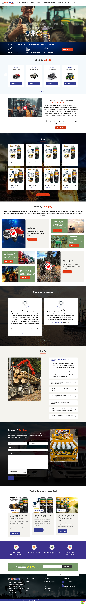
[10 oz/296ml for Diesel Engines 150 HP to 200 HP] (52, 175)
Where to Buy (46, 2)
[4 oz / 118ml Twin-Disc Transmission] (34, 152)
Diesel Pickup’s (47, 588)
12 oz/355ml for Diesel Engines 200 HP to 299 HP (70, 186)
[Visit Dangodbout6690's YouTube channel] (15, 592)
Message (10, 453)
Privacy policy (65, 600)
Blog (59, 2)
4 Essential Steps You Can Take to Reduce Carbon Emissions (66, 517)
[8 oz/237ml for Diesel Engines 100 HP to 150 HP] (34, 175)
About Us (28, 583)
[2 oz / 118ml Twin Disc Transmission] (16, 152)
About (32, 2)
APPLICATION (24, 2)
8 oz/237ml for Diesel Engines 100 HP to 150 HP (34, 186)
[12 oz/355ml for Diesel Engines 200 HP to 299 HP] (70, 175)
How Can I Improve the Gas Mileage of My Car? (18, 516)
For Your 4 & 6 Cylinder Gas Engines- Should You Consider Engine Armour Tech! (42, 518)
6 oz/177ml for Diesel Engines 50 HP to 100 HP (16, 186)
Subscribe (67, 566)
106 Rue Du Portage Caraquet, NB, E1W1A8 (69, 585)
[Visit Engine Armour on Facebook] (9, 592)
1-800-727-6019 (68, 581)
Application (28, 586)
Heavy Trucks (47, 590)
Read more (60, 127)
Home (18, 2)
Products (28, 588)
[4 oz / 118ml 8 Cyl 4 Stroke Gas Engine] (52, 152)
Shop (38, 2)
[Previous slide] (5, 74)
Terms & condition (73, 600)
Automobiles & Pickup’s (49, 581)
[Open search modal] (70, 2)
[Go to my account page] (72, 2)
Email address (32, 441)
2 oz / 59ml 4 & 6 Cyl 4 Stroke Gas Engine (70, 162)
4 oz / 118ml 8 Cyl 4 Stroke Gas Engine (52, 162)
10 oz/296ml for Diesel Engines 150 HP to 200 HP (52, 186)
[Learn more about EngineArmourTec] (12, 592)
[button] (39, 91)
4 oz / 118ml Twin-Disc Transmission (34, 162)
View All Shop (42, 195)
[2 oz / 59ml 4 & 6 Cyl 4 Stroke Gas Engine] (70, 152)
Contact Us (67, 49)
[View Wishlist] (74, 2)
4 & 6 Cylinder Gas (48, 583)
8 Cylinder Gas (47, 586)
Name (9, 441)
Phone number (12, 447)
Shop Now (44, 32)
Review (53, 2)
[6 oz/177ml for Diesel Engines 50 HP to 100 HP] (16, 175)
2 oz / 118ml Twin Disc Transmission (16, 162)
